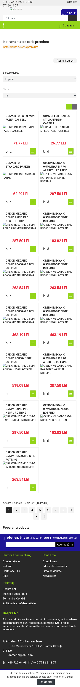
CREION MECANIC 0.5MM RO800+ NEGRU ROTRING (19, 358)
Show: (6, 89)
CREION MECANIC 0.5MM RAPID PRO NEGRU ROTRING (17, 217)
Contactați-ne (11, 561)
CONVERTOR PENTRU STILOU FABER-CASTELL (56, 119)
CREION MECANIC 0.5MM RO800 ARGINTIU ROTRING (21, 311)
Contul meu (50, 561)
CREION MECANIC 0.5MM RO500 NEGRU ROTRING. (56, 217)
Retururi (7, 566)
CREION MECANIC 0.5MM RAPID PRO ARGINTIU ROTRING (55, 166)
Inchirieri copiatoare (15, 593)
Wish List (72, 1)
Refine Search (65, 60)
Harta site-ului (11, 571)
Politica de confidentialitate (19, 603)
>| (44, 516)
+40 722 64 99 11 (16, 1)
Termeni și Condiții (63, 676)
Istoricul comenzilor (55, 566)
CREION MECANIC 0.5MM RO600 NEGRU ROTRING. (56, 264)
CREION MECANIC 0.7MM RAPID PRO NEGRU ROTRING (17, 409)
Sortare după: (11, 72)
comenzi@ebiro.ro (20, 655)
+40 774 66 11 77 (44, 662)
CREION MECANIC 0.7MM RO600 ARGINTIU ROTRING (21, 456)
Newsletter (49, 575)
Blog (5, 575)
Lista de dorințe (52, 571)
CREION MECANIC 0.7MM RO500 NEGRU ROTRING (56, 409)
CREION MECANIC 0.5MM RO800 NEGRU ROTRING (56, 311)
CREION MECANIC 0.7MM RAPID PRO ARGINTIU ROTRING (55, 358)
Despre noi (9, 589)
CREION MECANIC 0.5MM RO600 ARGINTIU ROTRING (21, 264)
